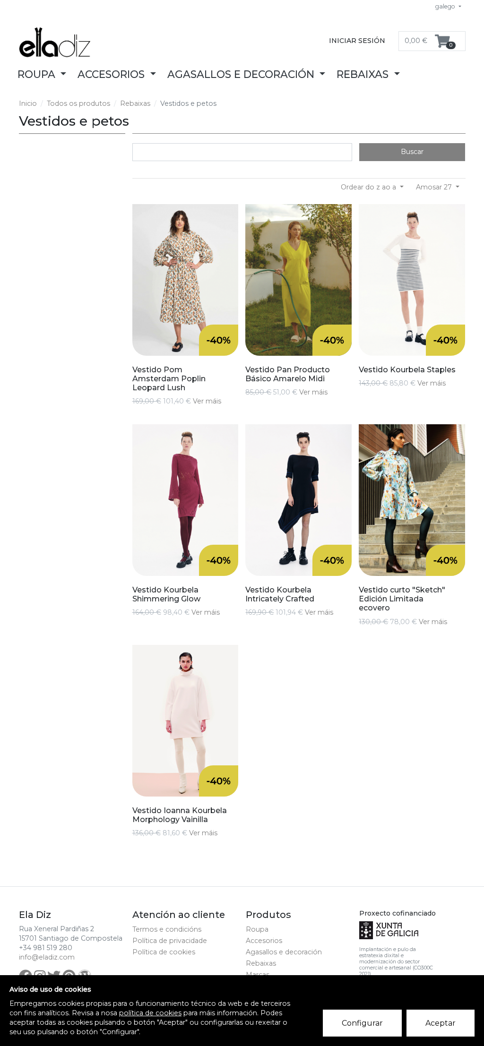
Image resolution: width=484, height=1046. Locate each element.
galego (446, 6)
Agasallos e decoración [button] (242, 74)
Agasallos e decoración (284, 952)
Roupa (257, 929)
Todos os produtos (78, 103)
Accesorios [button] (112, 74)
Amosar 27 (435, 187)
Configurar (362, 1023)
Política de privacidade (169, 940)
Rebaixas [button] (364, 74)
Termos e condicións (166, 929)
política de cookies (150, 1013)
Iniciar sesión (357, 40)
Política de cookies (163, 952)
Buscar (412, 151)
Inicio (28, 103)
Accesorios (264, 940)
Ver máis (207, 401)
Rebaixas (135, 103)
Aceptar (440, 1023)
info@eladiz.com (47, 957)
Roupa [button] (37, 74)
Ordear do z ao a (369, 187)
